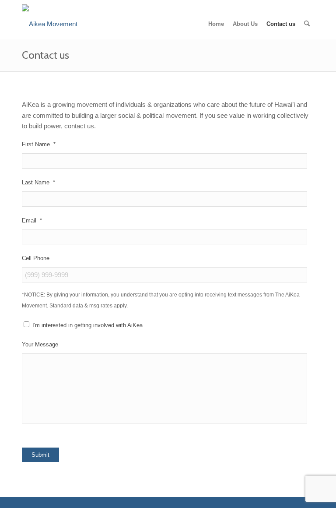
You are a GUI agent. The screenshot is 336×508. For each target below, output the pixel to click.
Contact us (45, 55)
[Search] (307, 24)
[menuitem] (216, 24)
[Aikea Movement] (49, 24)
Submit (40, 455)
